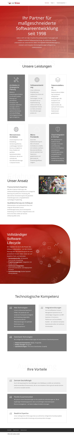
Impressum (16, 430)
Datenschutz (24, 430)
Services (47, 3)
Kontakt (9, 430)
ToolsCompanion (61, 3)
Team (52, 3)
